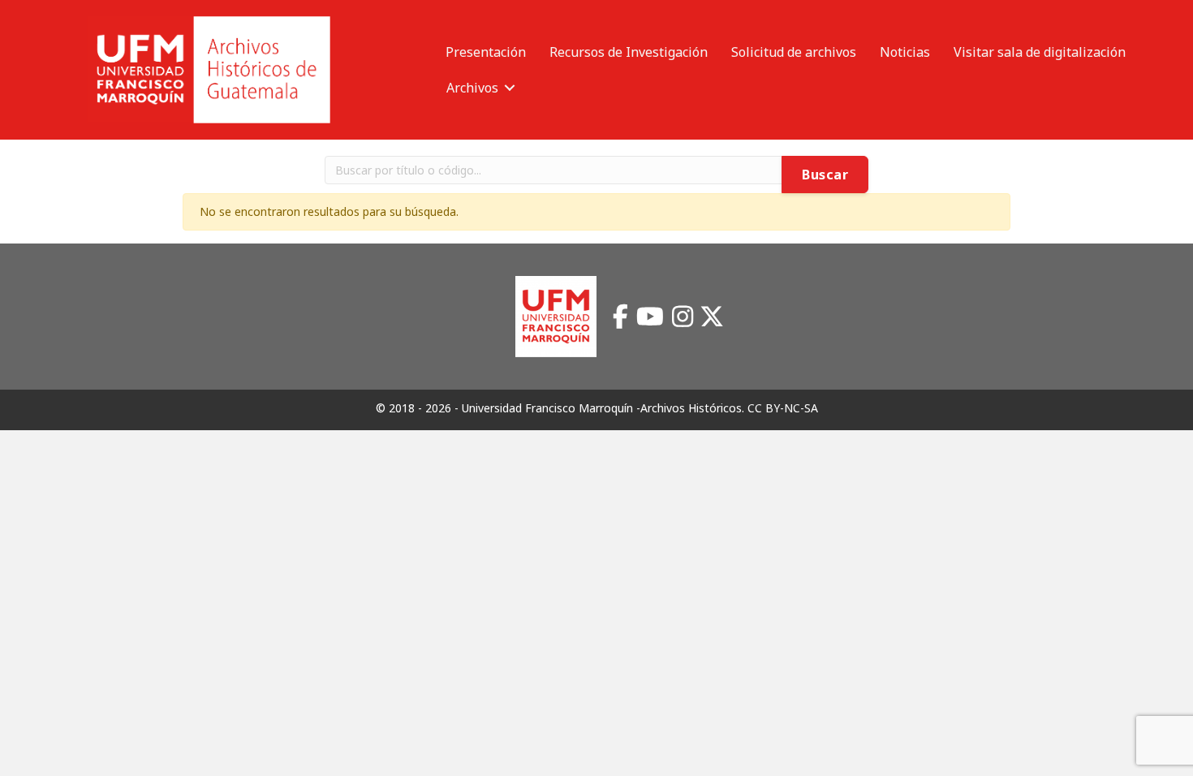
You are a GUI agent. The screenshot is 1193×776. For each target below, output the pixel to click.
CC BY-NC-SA (782, 408)
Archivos (472, 88)
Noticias (905, 52)
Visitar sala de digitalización (1040, 52)
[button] (509, 88)
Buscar (825, 174)
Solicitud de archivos (793, 52)
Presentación (486, 52)
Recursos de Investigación (628, 52)
